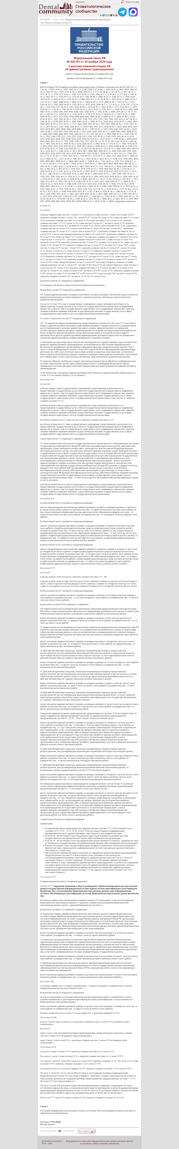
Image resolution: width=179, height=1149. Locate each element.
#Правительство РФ (62, 23)
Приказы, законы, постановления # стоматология (87, 19)
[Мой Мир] (111, 15)
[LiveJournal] (114, 15)
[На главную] (56, 15)
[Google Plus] (116, 15)
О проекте (80, 2)
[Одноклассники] (108, 15)
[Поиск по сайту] (123, 2)
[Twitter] (106, 15)
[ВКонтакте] (103, 15)
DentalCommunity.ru (53, 1141)
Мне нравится (84, 1131)
